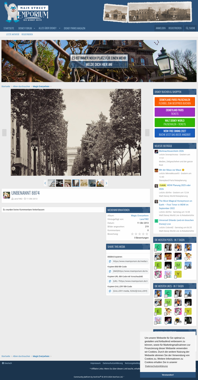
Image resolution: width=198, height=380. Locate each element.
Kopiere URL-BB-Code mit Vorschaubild (125, 276)
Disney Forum (25, 28)
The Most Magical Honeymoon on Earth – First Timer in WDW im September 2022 (175, 205)
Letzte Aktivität (12, 34)
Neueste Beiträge (163, 146)
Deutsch (8, 363)
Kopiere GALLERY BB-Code (120, 286)
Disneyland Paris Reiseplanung (173, 180)
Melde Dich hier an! (99, 64)
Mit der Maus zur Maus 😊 (172, 170)
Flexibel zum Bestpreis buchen (175, 101)
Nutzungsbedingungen (135, 363)
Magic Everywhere (140, 215)
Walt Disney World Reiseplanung (173, 196)
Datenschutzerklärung (113, 363)
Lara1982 (18, 199)
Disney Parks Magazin (74, 28)
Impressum (95, 363)
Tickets (175, 112)
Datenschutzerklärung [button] (156, 366)
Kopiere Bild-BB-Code (117, 266)
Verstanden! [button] (168, 375)
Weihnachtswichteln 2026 (171, 151)
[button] (34, 28)
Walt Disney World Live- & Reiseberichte (176, 215)
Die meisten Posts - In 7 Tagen (169, 240)
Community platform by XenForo (98, 377)
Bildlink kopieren (115, 257)
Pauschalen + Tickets (175, 122)
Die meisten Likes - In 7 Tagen (169, 286)
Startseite (9, 28)
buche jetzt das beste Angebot (174, 132)
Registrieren (27, 34)
